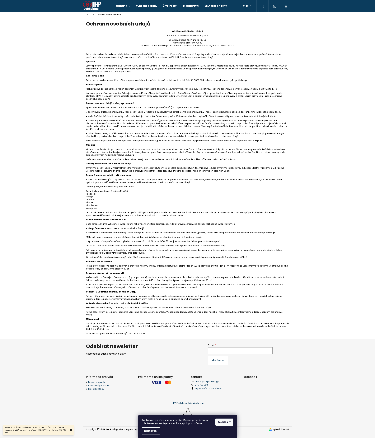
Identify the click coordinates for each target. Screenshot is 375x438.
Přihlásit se (218, 360)
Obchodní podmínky (98, 385)
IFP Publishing (180, 403)
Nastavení (151, 431)
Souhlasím (224, 422)
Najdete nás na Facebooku (208, 388)
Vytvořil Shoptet (281, 429)
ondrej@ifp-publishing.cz (207, 381)
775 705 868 (201, 384)
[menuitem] (123, 6)
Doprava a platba (97, 382)
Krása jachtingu (96, 388)
